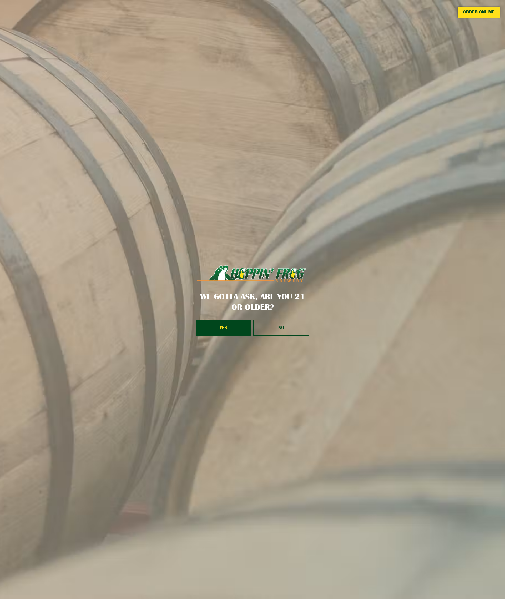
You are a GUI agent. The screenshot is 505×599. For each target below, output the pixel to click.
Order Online (478, 11)
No (281, 327)
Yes (223, 327)
